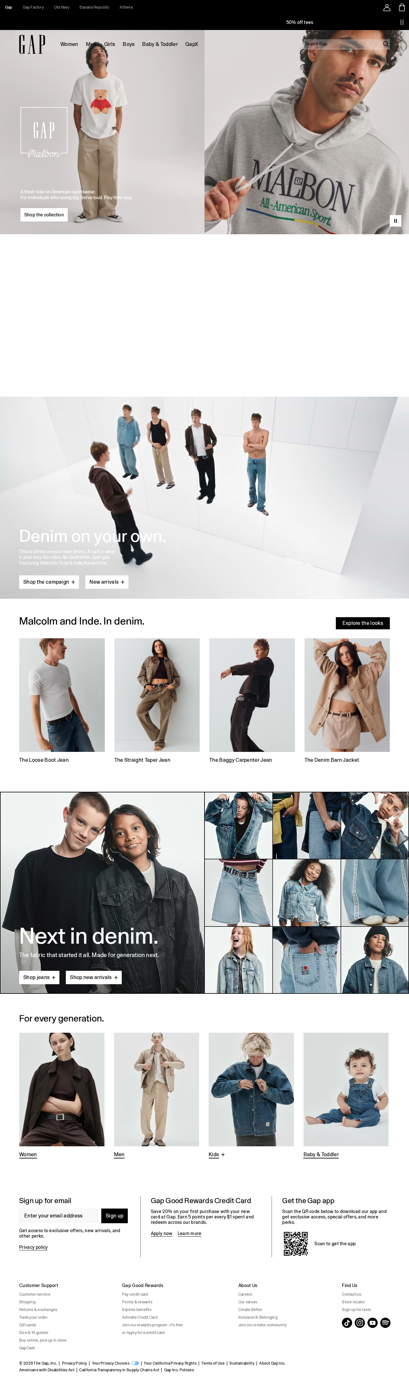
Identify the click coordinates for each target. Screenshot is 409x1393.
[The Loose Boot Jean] (62, 701)
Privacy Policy (74, 1363)
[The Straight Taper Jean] (157, 701)
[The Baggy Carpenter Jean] (252, 701)
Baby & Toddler (159, 44)
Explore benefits (136, 1309)
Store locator (353, 1302)
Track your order (33, 1317)
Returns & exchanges (38, 1309)
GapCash (27, 1348)
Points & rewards (137, 1302)
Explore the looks (363, 623)
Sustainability (241, 1363)
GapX (191, 44)
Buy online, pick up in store (43, 1340)
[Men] (156, 1096)
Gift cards (27, 1325)
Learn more (190, 1233)
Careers (245, 1294)
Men (91, 44)
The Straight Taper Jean (142, 760)
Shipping (27, 1302)
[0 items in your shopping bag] (401, 7)
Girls (109, 44)
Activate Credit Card (140, 1317)
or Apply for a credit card (143, 1332)
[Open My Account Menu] (387, 7)
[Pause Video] (395, 221)
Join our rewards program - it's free (152, 1325)
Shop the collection (44, 214)
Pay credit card (135, 1294)
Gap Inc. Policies (179, 1370)
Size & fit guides (33, 1332)
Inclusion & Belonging (258, 1317)
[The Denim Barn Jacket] (347, 701)
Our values (247, 1302)
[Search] (386, 44)
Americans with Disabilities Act (46, 1370)
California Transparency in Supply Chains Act (119, 1370)
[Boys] (251, 1096)
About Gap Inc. (272, 1363)
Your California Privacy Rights (170, 1363)
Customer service (34, 1294)
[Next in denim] (204, 893)
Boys (129, 44)
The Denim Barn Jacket (332, 760)
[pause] (402, 22)
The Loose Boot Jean (44, 760)
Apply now (162, 1233)
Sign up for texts (356, 1309)
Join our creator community (262, 1325)
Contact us (351, 1294)
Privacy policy (33, 1247)
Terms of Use (213, 1363)
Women (69, 44)
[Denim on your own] (204, 482)
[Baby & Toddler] (346, 1096)
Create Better (250, 1309)
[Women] (61, 1096)
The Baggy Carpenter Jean (240, 760)
